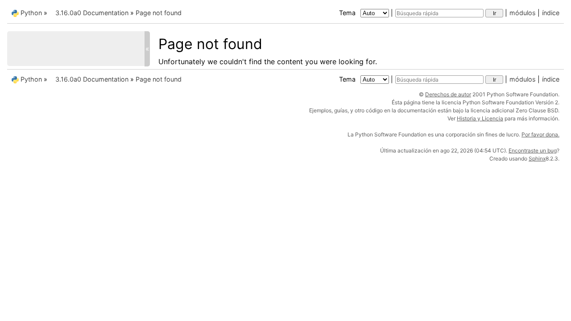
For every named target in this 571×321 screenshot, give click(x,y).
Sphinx (537, 158)
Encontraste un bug (533, 150)
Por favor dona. (540, 134)
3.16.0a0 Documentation (91, 12)
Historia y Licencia (480, 118)
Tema (348, 12)
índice (550, 12)
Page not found (159, 12)
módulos (522, 12)
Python (31, 12)
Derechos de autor (448, 94)
